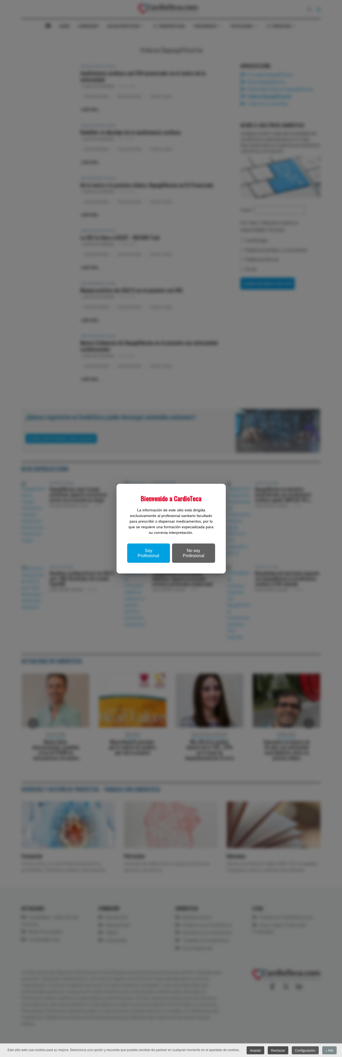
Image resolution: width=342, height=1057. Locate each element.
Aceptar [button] (255, 1050)
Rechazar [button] (278, 1050)
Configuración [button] (305, 1050)
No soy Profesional (193, 553)
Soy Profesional (148, 553)
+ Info (329, 1050)
